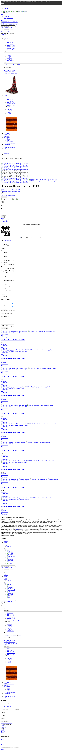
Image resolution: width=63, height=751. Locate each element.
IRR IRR (6, 8)
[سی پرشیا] (9, 22)
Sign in (2, 739)
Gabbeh (6, 95)
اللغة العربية (12, 556)
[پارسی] (2, 11)
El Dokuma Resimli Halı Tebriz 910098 (13, 358)
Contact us (6, 16)
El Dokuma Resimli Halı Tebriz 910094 (13, 432)
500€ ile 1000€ (10, 44)
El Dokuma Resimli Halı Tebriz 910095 (13, 414)
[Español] (7, 11)
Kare (11, 64)
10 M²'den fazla (10, 60)
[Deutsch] (9, 11)
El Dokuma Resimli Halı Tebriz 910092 (13, 469)
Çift (5, 71)
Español (11, 553)
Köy (8, 70)
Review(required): (5, 316)
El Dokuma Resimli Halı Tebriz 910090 (13, 506)
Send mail (3, 215)
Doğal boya (14, 73)
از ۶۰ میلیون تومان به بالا (13, 49)
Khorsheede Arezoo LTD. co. (20, 529)
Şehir (5, 70)
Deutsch (11, 554)
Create (17, 709)
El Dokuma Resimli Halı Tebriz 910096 (13, 395)
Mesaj (2, 208)
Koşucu (15, 64)
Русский (11, 560)
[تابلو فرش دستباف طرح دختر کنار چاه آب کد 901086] (14, 163)
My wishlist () (7, 706)
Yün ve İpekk (7, 73)
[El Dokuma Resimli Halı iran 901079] (31, 189)
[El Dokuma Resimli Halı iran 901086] (14, 178)
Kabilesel (12, 70)
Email (2, 205)
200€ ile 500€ (10, 101)
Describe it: (3, 309)
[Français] (19, 11)
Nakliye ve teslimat (8, 18)
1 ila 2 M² (9, 55)
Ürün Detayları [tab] (7, 240)
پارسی (10, 550)
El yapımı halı (7, 38)
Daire (19, 64)
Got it (2, 3)
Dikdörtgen (6, 64)
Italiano (10, 562)
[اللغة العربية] (12, 11)
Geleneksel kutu (11, 143)
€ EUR (5, 545)
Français (11, 559)
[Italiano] (24, 11)
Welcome (6, 541)
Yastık (8, 139)
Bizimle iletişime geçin (9, 147)
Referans (3, 245)
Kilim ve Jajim (7, 133)
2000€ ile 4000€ (11, 46)
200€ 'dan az (10, 42)
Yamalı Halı (6, 136)
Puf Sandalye (10, 141)
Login (5, 542)
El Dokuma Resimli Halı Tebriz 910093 (13, 451)
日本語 (11, 563)
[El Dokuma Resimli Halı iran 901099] (31, 191)
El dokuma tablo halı (9, 134)
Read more (47, 1)
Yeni (7, 71)
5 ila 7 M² (9, 58)
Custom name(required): (6, 313)
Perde (8, 140)
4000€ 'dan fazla (11, 48)
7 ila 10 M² (9, 59)
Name (2, 202)
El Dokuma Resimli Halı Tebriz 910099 (13, 340)
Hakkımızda (7, 144)
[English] (4, 11)
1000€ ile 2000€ (11, 45)
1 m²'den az (9, 53)
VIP (5, 148)
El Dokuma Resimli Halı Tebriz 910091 (13, 488)
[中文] (14, 11)
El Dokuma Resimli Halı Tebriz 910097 (13, 377)
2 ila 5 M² (9, 56)
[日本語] (26, 11)
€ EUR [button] (2, 6)
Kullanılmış (12, 71)
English (11, 552)
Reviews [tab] (6, 241)
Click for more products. (6, 27)
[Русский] (22, 11)
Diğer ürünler (7, 137)
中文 (10, 557)
